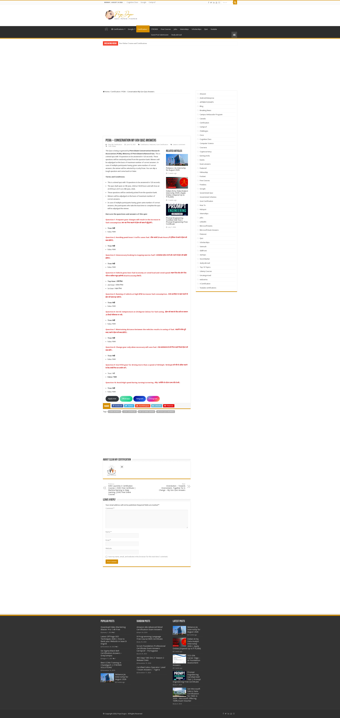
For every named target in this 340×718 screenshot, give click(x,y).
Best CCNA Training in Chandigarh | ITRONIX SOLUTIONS (111, 665)
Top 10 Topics (205, 267)
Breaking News (205, 110)
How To (203, 205)
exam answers (114, 412)
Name (108, 532)
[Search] (235, 2)
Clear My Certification (115, 144)
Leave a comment (179, 144)
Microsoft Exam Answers (209, 230)
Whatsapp (126, 399)
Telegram (139, 399)
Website (109, 548)
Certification (142, 29)
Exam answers (205, 164)
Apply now (112, 399)
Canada (203, 119)
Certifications (119, 29)
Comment (110, 508)
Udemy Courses (206, 271)
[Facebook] (208, 2)
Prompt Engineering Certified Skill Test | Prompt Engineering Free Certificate (177, 221)
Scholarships (196, 29)
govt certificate (130, 412)
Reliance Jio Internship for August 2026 (176, 169)
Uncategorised (205, 275)
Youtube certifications (208, 288)
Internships (184, 29)
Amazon (203, 94)
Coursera (203, 148)
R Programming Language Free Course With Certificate (150, 637)
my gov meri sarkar (146, 412)
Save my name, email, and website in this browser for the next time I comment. (138, 557)
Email (108, 540)
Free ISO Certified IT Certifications (131, 43)
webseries (204, 280)
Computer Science (207, 143)
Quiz (206, 29)
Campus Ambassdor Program (211, 115)
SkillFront (203, 251)
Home (106, 29)
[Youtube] (216, 2)
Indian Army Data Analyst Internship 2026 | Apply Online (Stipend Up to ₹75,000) (177, 194)
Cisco (202, 135)
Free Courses (166, 29)
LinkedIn (203, 222)
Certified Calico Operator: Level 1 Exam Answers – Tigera (151, 668)
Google (143, 2)
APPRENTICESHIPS (207, 102)
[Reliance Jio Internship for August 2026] (107, 677)
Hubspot (203, 209)
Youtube (214, 29)
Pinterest (203, 234)
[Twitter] (211, 2)
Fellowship (204, 172)
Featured (153, 144)
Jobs (175, 29)
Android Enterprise (207, 98)
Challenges (204, 131)
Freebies (203, 185)
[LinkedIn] (214, 2)
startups (203, 255)
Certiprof (152, 2)
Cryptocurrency (205, 152)
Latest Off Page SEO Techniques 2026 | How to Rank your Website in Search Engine (114, 640)
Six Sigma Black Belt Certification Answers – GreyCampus (111, 653)
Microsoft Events (206, 226)
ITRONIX (154, 29)
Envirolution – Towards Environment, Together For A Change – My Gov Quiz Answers (172, 487)
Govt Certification (162, 144)
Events (202, 160)
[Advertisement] (186, 13)
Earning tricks (205, 156)
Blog (201, 106)
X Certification (205, 284)
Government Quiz (206, 193)
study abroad (205, 263)
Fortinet (203, 176)
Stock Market (205, 259)
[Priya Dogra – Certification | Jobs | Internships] (121, 15)
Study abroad (176, 35)
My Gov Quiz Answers (166, 412)
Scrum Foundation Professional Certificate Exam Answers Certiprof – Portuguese (151, 648)
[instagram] (219, 2)
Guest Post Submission (159, 35)
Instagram (153, 399)
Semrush (203, 247)
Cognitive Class (132, 2)
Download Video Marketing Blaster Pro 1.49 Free (113, 628)
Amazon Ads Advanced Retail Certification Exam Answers (150, 628)
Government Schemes (208, 197)
